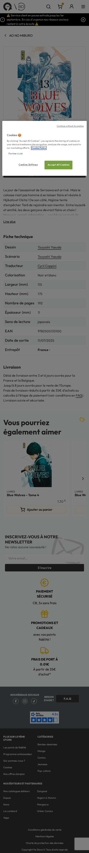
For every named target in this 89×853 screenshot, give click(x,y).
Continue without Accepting (70, 126)
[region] (44, 148)
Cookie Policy (38, 148)
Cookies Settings (28, 164)
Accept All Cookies (58, 164)
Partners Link (15, 153)
